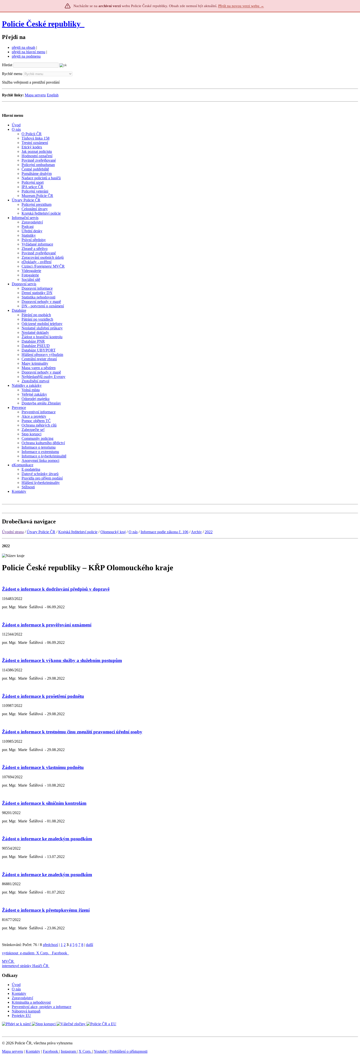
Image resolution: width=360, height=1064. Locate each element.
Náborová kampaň (26, 1011)
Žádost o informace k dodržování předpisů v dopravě (55, 589)
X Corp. (43, 953)
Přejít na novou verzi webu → (241, 6)
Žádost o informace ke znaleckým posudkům (47, 838)
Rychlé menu (12, 74)
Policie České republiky (41, 23)
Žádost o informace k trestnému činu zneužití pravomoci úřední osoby (72, 731)
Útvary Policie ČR (41, 532)
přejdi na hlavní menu (28, 52)
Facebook (60, 953)
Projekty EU (21, 1015)
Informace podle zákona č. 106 (164, 532)
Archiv (196, 532)
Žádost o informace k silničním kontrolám (44, 803)
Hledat (7, 65)
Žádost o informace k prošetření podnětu (43, 696)
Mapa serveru (35, 95)
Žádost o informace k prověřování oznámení (46, 624)
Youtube (101, 1051)
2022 (209, 532)
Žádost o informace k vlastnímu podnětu (43, 767)
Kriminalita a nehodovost (31, 1002)
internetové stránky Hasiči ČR (25, 966)
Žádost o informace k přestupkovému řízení (46, 910)
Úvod (16, 985)
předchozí (50, 945)
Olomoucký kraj (113, 532)
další (89, 945)
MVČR (8, 961)
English (53, 95)
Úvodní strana (13, 532)
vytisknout (10, 953)
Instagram (69, 1051)
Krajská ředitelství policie (77, 532)
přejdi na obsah (23, 47)
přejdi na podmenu (26, 56)
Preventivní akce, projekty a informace (41, 1007)
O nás (133, 532)
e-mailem (27, 953)
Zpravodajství (22, 998)
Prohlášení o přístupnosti (128, 1051)
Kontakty (19, 993)
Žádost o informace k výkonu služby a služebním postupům (62, 660)
